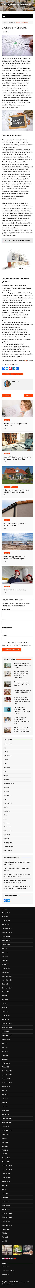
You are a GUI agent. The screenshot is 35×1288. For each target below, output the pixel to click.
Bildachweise (6, 1267)
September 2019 (7, 1225)
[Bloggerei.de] (5, 1258)
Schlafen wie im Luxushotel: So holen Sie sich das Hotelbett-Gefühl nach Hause (22, 729)
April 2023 (5, 1055)
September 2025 (7, 940)
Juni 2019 (5, 1237)
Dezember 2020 (7, 1166)
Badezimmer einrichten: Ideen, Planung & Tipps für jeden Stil (22, 683)
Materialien (7, 811)
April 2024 (5, 1008)
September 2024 (7, 988)
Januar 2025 (6, 972)
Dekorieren (7, 767)
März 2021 (5, 1154)
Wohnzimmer (8, 850)
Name (4, 620)
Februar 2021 (6, 1158)
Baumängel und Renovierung (15, 590)
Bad (5, 748)
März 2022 (5, 1106)
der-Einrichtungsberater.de (17, 4)
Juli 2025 (4, 948)
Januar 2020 (6, 1209)
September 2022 (7, 1083)
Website (4, 635)
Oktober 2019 (6, 1221)
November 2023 (7, 1027)
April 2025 (5, 960)
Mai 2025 (5, 956)
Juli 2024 (4, 996)
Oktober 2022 (6, 1079)
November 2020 (7, 1170)
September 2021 (7, 1130)
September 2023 (7, 1035)
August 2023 (6, 1039)
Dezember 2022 (7, 1071)
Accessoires (7, 744)
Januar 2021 (6, 1162)
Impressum (5, 1274)
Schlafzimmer (8, 831)
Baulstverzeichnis (17, 374)
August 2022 (6, 1087)
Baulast (6, 374)
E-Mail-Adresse (7, 627)
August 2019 (6, 1229)
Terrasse (6, 838)
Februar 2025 (6, 968)
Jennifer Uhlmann (9, 880)
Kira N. (6, 868)
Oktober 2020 (6, 1173)
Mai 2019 (5, 1241)
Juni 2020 (5, 1189)
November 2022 (7, 1075)
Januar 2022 (6, 1114)
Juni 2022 (5, 1094)
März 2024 (5, 1011)
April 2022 (5, 1102)
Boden (6, 759)
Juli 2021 (4, 1138)
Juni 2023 (5, 1047)
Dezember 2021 (7, 1118)
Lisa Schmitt (7, 874)
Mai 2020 (5, 1193)
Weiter (27, 395)
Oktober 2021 (6, 1126)
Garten (6, 775)
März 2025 (5, 964)
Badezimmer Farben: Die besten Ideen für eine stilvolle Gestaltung (22, 665)
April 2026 (5, 917)
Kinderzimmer (8, 803)
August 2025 (6, 944)
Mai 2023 (5, 1051)
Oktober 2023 (6, 1031)
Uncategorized (8, 842)
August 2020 (6, 1181)
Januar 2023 (6, 1067)
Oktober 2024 (6, 984)
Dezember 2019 (7, 1213)
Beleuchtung (7, 756)
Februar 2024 (6, 1015)
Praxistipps (14, 486)
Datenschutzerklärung (8, 1271)
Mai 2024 (5, 1004)
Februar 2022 (6, 1110)
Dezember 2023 (7, 1023)
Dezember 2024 (7, 976)
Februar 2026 (6, 920)
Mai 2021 (5, 1146)
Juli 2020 (4, 1185)
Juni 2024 (5, 1000)
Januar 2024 (6, 1019)
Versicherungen (8, 846)
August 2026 (6, 913)
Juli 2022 (4, 1090)
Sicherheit (7, 835)
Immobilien (7, 791)
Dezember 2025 (7, 928)
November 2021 (7, 1122)
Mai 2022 (5, 1098)
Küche (6, 807)
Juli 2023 (4, 1043)
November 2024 (7, 980)
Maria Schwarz (8, 862)
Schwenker (7, 886)
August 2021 (6, 1134)
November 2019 (7, 1217)
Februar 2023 (6, 1063)
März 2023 (5, 1059)
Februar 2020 (6, 1205)
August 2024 (6, 992)
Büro (5, 763)
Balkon (6, 752)
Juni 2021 (5, 1142)
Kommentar (6, 609)
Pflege (6, 819)
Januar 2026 (6, 924)
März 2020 (5, 1201)
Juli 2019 (4, 1233)
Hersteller (7, 787)
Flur (5, 771)
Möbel (5, 815)
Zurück (8, 395)
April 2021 (5, 1150)
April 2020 (5, 1197)
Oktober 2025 (6, 936)
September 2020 (7, 1177)
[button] (3, 1285)
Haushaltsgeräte (9, 783)
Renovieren (7, 827)
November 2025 (7, 932)
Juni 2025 (5, 952)
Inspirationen (7, 795)
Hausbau (6, 31)
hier (25, 360)
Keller (5, 799)
